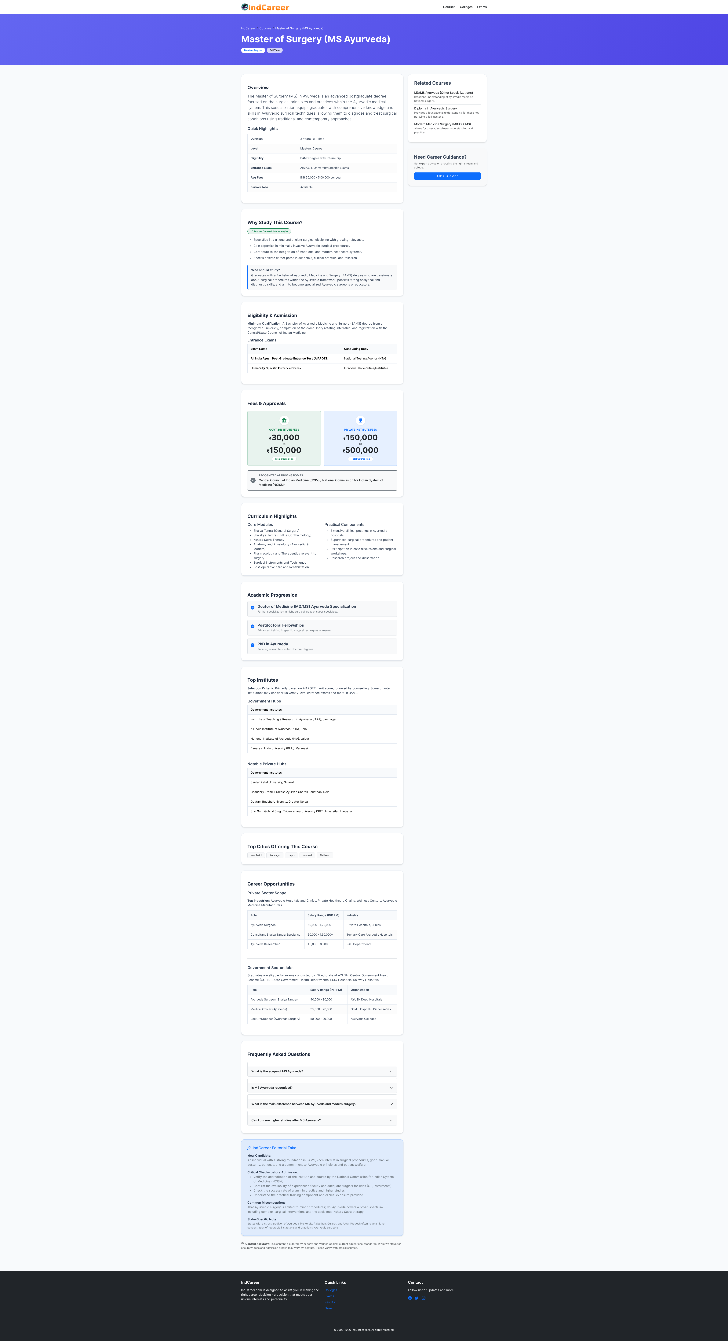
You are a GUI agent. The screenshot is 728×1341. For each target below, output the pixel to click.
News (329, 1308)
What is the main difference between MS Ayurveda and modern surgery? (303, 1104)
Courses (449, 7)
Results (330, 1302)
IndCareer (248, 28)
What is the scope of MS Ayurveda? (277, 1071)
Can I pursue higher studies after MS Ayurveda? (286, 1120)
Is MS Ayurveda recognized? (272, 1087)
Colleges (466, 7)
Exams (482, 7)
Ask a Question (447, 176)
